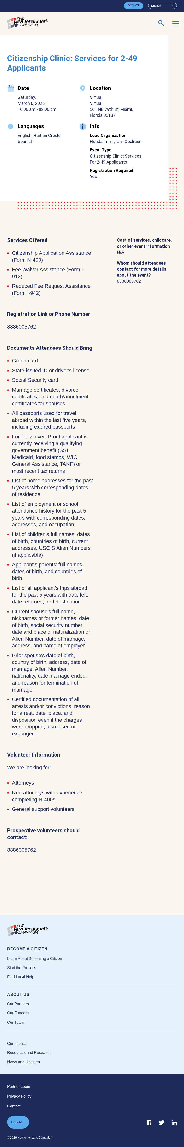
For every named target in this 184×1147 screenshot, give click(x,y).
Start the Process (21, 968)
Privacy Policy (19, 1096)
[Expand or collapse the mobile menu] (176, 23)
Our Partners (18, 1004)
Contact (13, 1106)
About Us (18, 995)
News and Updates (23, 1062)
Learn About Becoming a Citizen (34, 959)
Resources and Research (29, 1053)
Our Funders (18, 1013)
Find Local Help (20, 977)
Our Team (15, 1022)
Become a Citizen (27, 949)
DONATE (133, 5)
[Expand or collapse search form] (161, 23)
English (156, 5)
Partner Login (18, 1086)
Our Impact (16, 1043)
